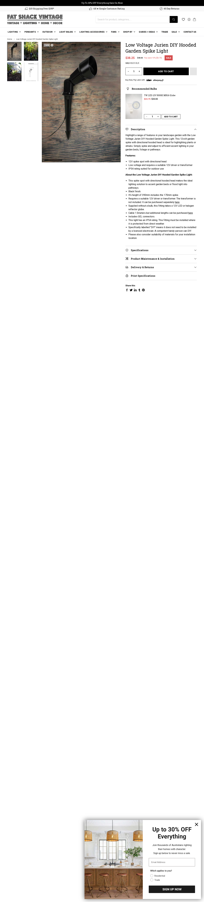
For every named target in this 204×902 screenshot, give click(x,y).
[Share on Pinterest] (143, 290)
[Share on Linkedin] (135, 290)
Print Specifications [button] (143, 275)
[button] (194, 19)
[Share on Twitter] (131, 290)
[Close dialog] (196, 824)
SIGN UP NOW (171, 889)
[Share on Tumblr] (139, 290)
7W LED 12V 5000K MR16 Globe (159, 95)
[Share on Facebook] (126, 290)
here (177, 202)
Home (9, 39)
